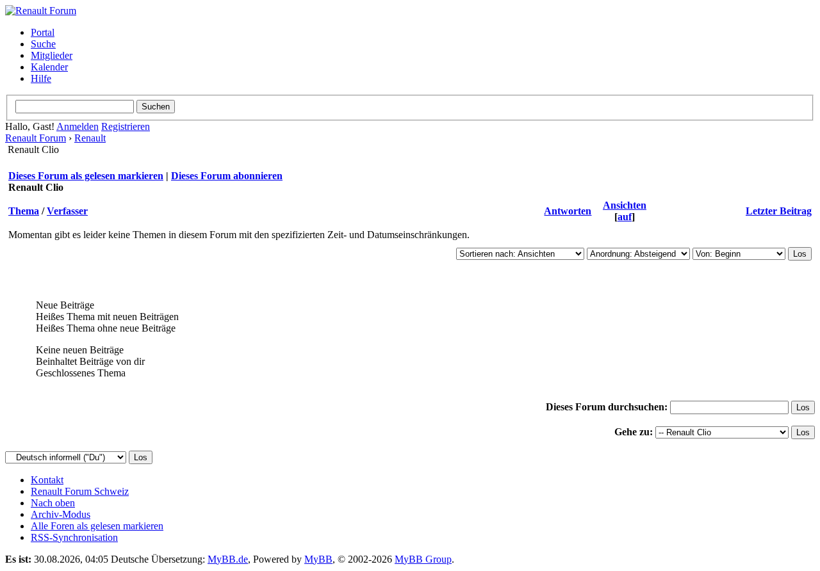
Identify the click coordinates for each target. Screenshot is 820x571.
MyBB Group (423, 559)
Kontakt (47, 479)
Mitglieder (51, 55)
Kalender (49, 66)
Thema (23, 210)
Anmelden (77, 126)
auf (625, 216)
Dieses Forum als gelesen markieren (85, 175)
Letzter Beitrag (779, 210)
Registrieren (125, 126)
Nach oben (53, 502)
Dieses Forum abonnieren (227, 175)
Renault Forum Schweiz (80, 491)
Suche (43, 43)
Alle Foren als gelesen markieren (97, 525)
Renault (90, 138)
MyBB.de (228, 559)
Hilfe (41, 78)
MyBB (318, 559)
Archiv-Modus (60, 514)
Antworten (567, 210)
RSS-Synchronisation (74, 537)
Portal (42, 32)
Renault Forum (35, 138)
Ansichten (624, 205)
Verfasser (67, 210)
